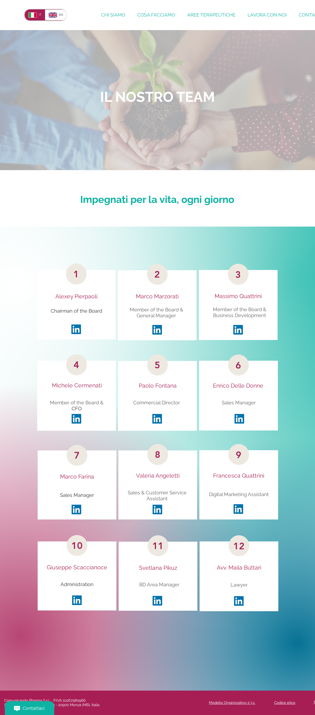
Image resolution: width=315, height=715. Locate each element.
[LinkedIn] (157, 330)
